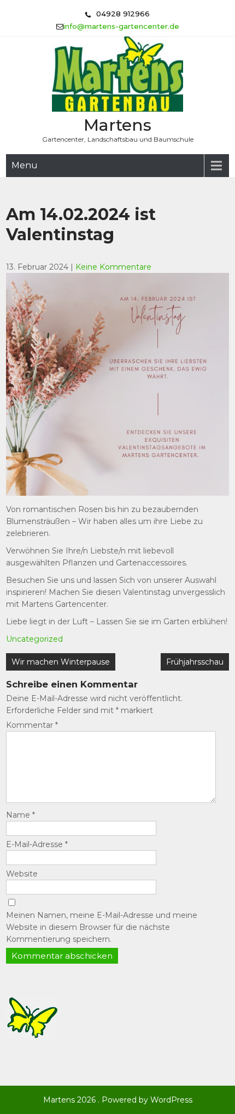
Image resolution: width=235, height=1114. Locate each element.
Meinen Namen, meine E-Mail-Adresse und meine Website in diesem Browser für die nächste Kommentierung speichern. (101, 927)
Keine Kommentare (113, 267)
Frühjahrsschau (195, 662)
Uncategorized (34, 639)
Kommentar (32, 725)
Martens (117, 125)
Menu (24, 165)
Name (20, 815)
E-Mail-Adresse (37, 844)
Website (22, 874)
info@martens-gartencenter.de (121, 26)
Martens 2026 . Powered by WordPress (117, 1100)
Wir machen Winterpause (60, 662)
